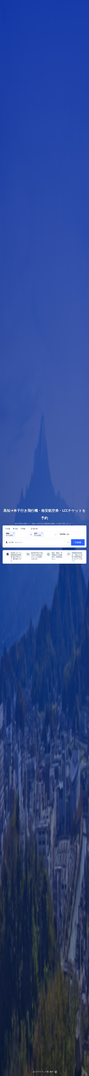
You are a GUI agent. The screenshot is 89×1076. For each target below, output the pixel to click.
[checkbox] (34, 528)
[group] (17, 534)
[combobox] (16, 534)
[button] (74, 3)
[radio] (7, 528)
